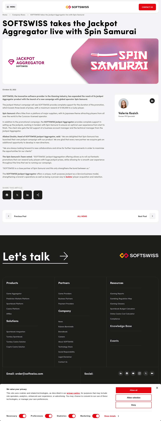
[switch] (48, 416)
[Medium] (152, 373)
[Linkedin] (120, 373)
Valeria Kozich (128, 113)
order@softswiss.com (29, 373)
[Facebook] (126, 373)
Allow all (133, 390)
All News (82, 216)
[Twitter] (145, 373)
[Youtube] (133, 373)
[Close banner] (157, 388)
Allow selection (133, 398)
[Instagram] (139, 373)
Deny (133, 405)
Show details (110, 416)
